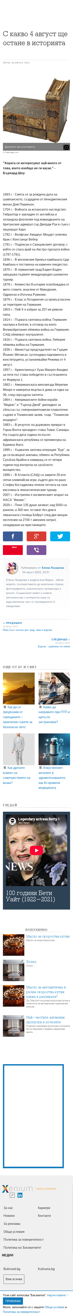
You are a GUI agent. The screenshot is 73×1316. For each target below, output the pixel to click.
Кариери (44, 1208)
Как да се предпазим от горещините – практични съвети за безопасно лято (17, 717)
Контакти (44, 1215)
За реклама (12, 1223)
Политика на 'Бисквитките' (22, 1247)
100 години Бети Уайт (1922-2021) (30, 896)
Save (14, 547)
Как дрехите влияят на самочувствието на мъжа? (16, 775)
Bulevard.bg (12, 1269)
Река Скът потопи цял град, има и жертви (27, 630)
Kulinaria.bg (46, 1269)
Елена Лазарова (53, 567)
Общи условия (54, 1307)
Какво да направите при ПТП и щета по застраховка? (54, 714)
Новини (9, 1215)
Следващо (61, 639)
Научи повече (56, 1295)
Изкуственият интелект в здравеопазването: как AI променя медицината (52, 777)
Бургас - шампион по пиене (54, 646)
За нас (8, 1208)
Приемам (13, 1301)
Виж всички (14, 1279)
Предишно (12, 623)
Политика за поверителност (21, 1312)
